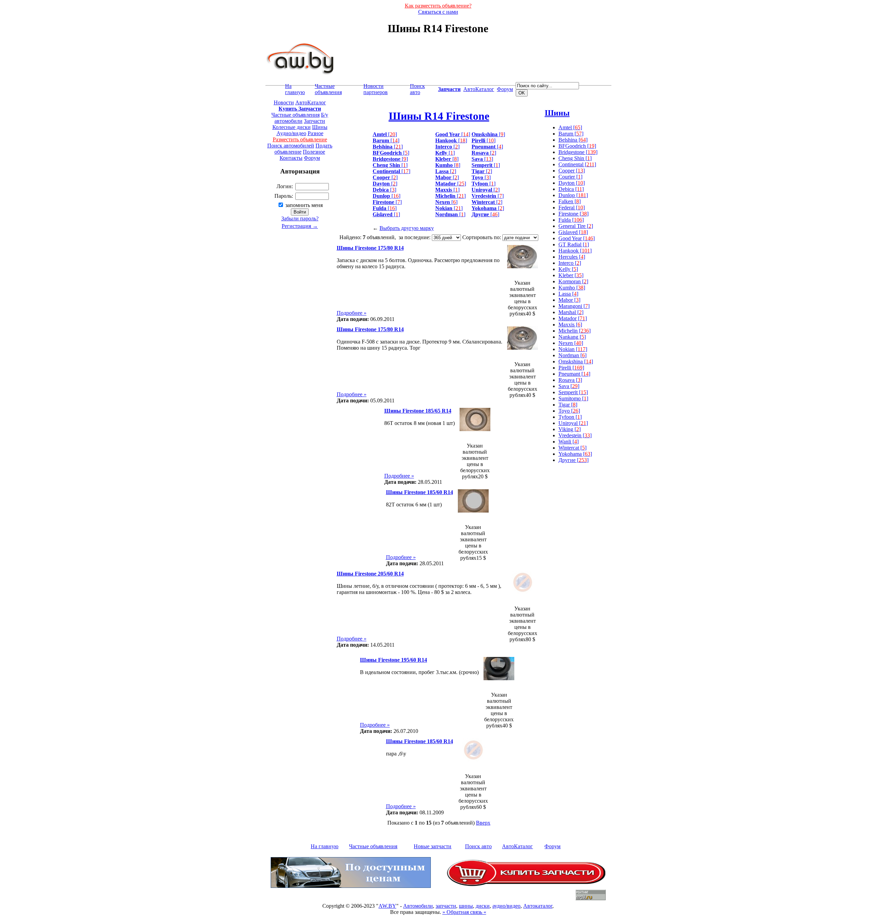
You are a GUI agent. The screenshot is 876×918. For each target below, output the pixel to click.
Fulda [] (571, 220)
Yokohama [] (575, 454)
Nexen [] (570, 343)
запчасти (446, 906)
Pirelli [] (571, 368)
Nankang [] (572, 337)
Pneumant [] (574, 374)
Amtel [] (570, 127)
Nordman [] (572, 355)
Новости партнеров (375, 89)
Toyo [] (569, 411)
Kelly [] (568, 269)
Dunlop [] (573, 195)
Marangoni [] (574, 306)
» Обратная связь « (464, 912)
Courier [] (570, 177)
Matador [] (572, 318)
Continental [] (577, 164)
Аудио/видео (291, 133)
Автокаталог (537, 906)
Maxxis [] (570, 324)
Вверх (483, 823)
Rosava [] (570, 380)
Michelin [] (574, 331)
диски (483, 906)
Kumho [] (571, 287)
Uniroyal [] (573, 423)
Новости (284, 102)
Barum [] (570, 134)
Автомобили (418, 906)
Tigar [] (567, 405)
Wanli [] (568, 441)
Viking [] (569, 429)
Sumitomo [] (573, 398)
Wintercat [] (572, 448)
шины (466, 906)
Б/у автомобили (301, 118)
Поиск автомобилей (290, 145)
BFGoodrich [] (577, 146)
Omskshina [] (575, 361)
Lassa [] (568, 294)
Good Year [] (576, 238)
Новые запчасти (432, 846)
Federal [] (571, 207)
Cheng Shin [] (575, 158)
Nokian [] (572, 349)
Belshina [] (573, 140)
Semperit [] (573, 392)
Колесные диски (291, 127)
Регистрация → (300, 226)
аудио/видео (506, 906)
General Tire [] (575, 226)
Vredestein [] (575, 435)
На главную (295, 89)
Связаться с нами (438, 12)
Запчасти (314, 121)
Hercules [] (571, 257)
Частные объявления (328, 89)
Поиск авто (417, 89)
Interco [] (569, 263)
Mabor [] (569, 300)
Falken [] (569, 201)
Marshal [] (570, 312)
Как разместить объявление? (438, 6)
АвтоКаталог (478, 89)
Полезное (314, 152)
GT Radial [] (573, 244)
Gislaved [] (573, 232)
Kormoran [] (573, 281)
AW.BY (387, 906)
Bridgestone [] (577, 152)
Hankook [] (575, 251)
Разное (315, 133)
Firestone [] (573, 214)
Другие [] (573, 460)
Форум (505, 89)
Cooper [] (571, 170)
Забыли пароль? (300, 218)
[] (385, 134)
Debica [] (571, 189)
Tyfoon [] (570, 417)
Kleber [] (570, 275)
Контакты (291, 158)
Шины (319, 127)
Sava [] (568, 386)
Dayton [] (571, 183)
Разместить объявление (300, 139)
